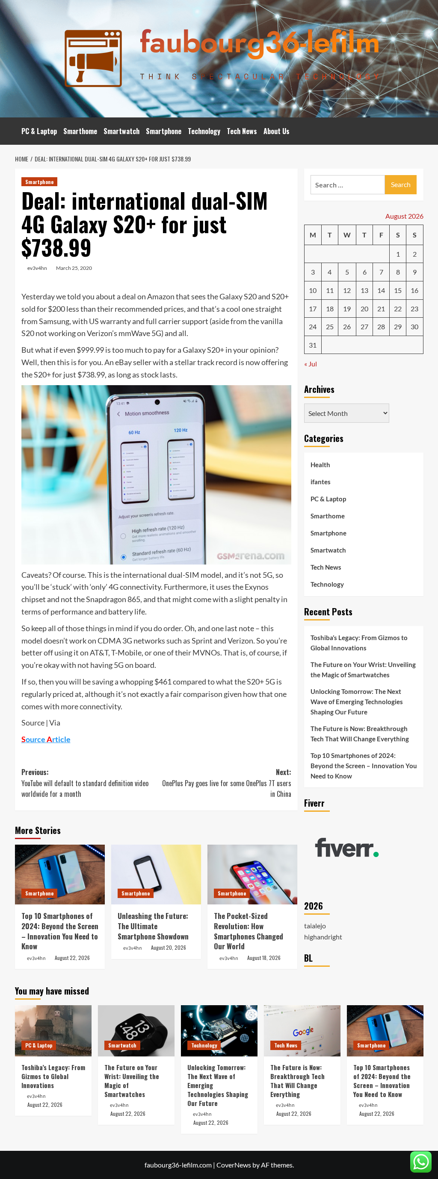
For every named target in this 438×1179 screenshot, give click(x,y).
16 (414, 290)
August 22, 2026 (72, 957)
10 (313, 290)
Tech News (242, 131)
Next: (226, 783)
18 (330, 308)
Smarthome (80, 131)
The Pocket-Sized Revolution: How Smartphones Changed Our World (248, 930)
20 (364, 308)
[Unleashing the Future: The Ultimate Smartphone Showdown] (156, 874)
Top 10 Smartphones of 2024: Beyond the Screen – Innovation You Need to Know (59, 930)
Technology (204, 131)
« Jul (310, 364)
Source (32, 722)
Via (54, 722)
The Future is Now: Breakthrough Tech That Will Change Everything (360, 734)
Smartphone (163, 131)
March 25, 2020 (74, 268)
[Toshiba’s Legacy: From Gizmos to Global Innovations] (53, 1030)
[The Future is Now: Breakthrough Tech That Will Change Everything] (302, 1030)
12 (347, 290)
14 (381, 290)
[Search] (418, 131)
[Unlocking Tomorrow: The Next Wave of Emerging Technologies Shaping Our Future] (219, 1030)
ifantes (321, 482)
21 (381, 308)
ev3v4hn (37, 268)
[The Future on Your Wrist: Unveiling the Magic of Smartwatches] (136, 1030)
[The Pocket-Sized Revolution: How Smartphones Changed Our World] (252, 874)
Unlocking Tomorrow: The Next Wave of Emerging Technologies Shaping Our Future (357, 702)
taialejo (315, 926)
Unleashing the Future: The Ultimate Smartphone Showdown (153, 926)
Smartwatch (121, 131)
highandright (323, 937)
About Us (276, 131)
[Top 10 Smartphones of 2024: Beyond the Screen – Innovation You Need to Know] (60, 874)
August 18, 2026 (264, 957)
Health (320, 464)
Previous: (84, 783)
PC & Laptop (39, 131)
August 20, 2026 (168, 947)
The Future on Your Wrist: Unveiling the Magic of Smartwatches (363, 670)
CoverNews (233, 1165)
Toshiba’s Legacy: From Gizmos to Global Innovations (359, 643)
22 (398, 308)
